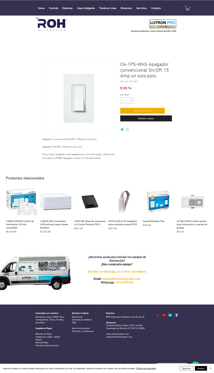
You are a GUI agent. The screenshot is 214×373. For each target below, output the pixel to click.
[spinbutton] (126, 100)
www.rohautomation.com (117, 334)
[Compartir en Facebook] (122, 129)
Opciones (186, 368)
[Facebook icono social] (176, 315)
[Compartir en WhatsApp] (127, 129)
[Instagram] (158, 315)
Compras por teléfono (82, 319)
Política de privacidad (146, 368)
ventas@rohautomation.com (119, 337)
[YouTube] (164, 315)
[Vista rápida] (21, 201)
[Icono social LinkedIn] (170, 315)
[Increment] (131, 100)
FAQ (74, 322)
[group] (107, 210)
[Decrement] (123, 100)
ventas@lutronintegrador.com (121, 278)
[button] (53, 8)
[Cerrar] (210, 368)
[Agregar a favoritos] (169, 111)
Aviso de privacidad (81, 328)
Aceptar (201, 368)
